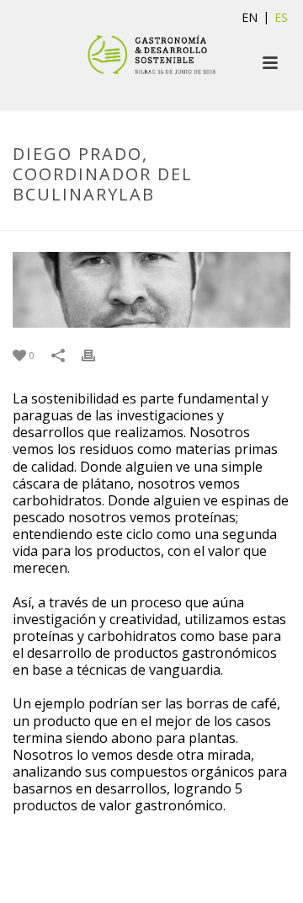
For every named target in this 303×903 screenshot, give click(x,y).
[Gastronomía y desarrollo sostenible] (151, 55)
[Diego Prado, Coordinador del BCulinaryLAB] (151, 290)
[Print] (97, 354)
